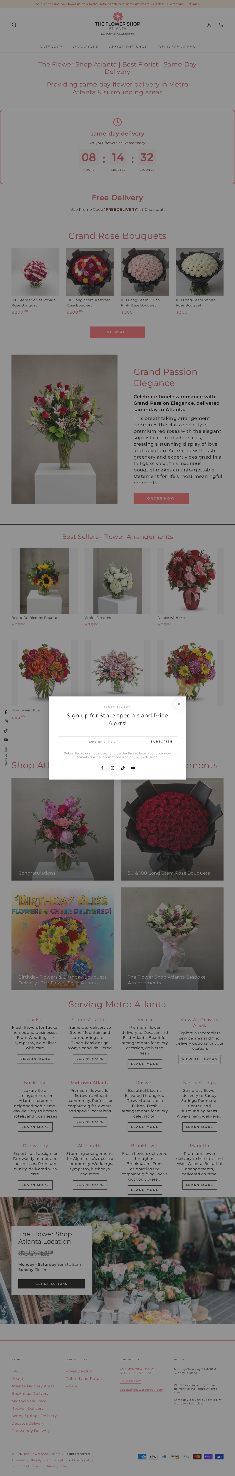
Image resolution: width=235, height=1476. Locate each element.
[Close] (179, 704)
